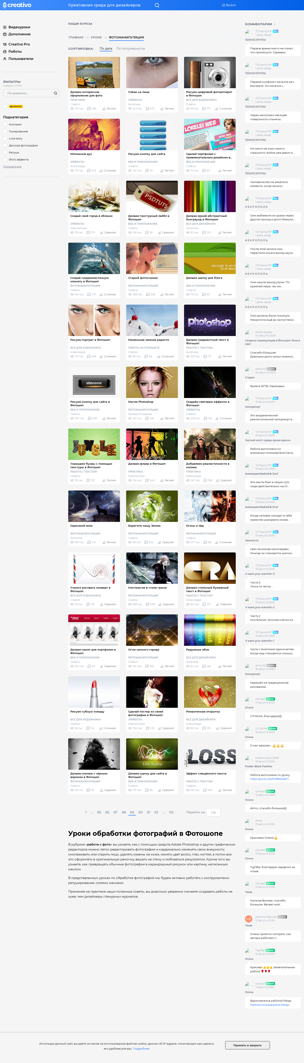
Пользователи (20, 59)
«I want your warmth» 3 (260, 573)
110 (171, 812)
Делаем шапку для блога (204, 277)
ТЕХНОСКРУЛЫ (255, 39)
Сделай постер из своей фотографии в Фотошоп (145, 713)
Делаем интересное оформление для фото (86, 93)
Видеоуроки (19, 27)
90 (140, 812)
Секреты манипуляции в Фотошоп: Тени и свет (272, 342)
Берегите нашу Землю (144, 525)
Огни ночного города (143, 649)
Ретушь (14, 152)
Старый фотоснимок (143, 277)
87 (116, 812)
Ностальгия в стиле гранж (147, 587)
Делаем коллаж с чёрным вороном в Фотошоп (88, 775)
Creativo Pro (19, 44)
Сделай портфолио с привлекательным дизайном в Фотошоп (208, 155)
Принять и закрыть (247, 1045)
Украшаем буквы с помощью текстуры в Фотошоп (91, 465)
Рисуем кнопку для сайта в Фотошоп (90, 403)
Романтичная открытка (203, 711)
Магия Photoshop (140, 401)
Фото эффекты (19, 159)
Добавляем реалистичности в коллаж (207, 465)
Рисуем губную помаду (87, 711)
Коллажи (15, 124)
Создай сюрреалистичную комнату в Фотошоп (89, 279)
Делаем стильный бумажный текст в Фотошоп (207, 589)
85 (99, 812)
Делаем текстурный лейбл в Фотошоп (148, 217)
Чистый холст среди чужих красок (267, 440)
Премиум (31, 106)
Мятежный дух (81, 154)
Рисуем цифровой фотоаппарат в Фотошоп (209, 93)
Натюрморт (252, 406)
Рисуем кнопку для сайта (146, 154)
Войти (231, 5)
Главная (76, 37)
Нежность (252, 540)
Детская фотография (23, 145)
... (92, 812)
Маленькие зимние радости (148, 339)
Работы (15, 51)
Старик (249, 377)
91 (148, 812)
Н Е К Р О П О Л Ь (256, 206)
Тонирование (18, 131)
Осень (249, 707)
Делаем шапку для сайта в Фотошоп (147, 775)
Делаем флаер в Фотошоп (147, 463)
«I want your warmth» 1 (259, 640)
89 (132, 812)
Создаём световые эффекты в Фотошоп (207, 403)
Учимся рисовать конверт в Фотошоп (90, 589)
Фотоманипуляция (126, 37)
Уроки (96, 37)
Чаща (248, 891)
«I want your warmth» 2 (260, 607)
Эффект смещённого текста (206, 773)
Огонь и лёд (195, 525)
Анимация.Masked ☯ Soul (261, 473)
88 (124, 812)
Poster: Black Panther (258, 766)
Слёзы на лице (138, 92)
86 (107, 812)
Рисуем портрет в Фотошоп (90, 339)
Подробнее (141, 1048)
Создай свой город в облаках (91, 215)
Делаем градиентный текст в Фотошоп (207, 341)
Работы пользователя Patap (269, 1004)
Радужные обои (197, 649)
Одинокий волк (81, 525)
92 (156, 812)
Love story (15, 138)
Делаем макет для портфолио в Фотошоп (93, 651)
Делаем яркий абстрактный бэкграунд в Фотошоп (206, 217)
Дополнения (19, 34)
